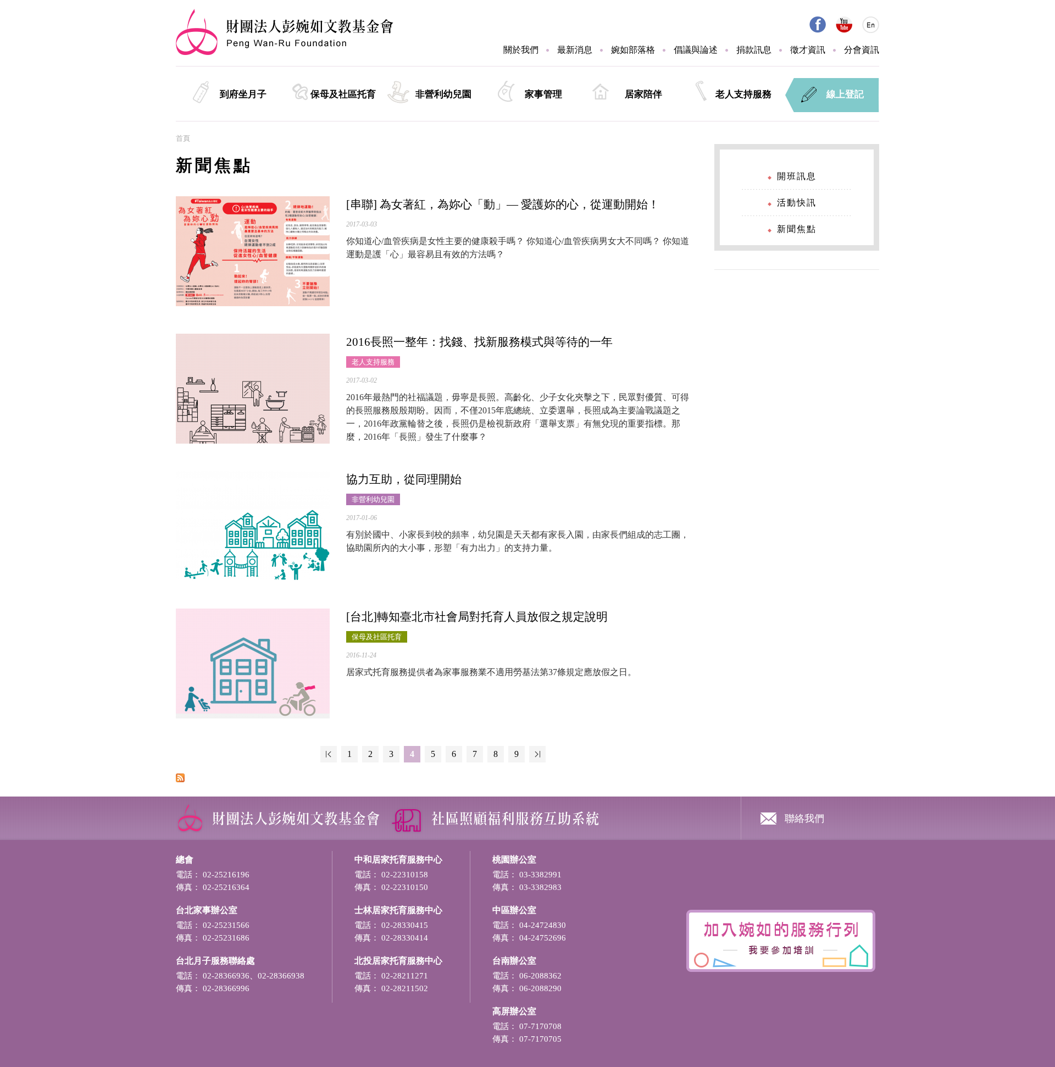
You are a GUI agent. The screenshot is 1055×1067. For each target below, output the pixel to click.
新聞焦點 (797, 229)
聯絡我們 (804, 817)
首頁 (183, 138)
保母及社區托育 (343, 94)
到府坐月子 (243, 94)
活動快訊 (797, 202)
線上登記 (845, 94)
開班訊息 (797, 176)
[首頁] (284, 52)
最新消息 (574, 49)
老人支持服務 (743, 94)
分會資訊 (861, 49)
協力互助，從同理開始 (404, 479)
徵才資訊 (807, 49)
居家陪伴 (643, 94)
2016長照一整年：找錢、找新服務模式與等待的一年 (479, 342)
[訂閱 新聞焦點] (180, 780)
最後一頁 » (537, 754)
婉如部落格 (633, 49)
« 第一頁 (328, 754)
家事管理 (543, 94)
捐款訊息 (753, 49)
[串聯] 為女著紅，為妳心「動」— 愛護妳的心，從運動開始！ (502, 204)
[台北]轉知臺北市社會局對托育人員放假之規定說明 (477, 616)
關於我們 (520, 49)
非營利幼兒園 (443, 94)
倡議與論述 (696, 49)
